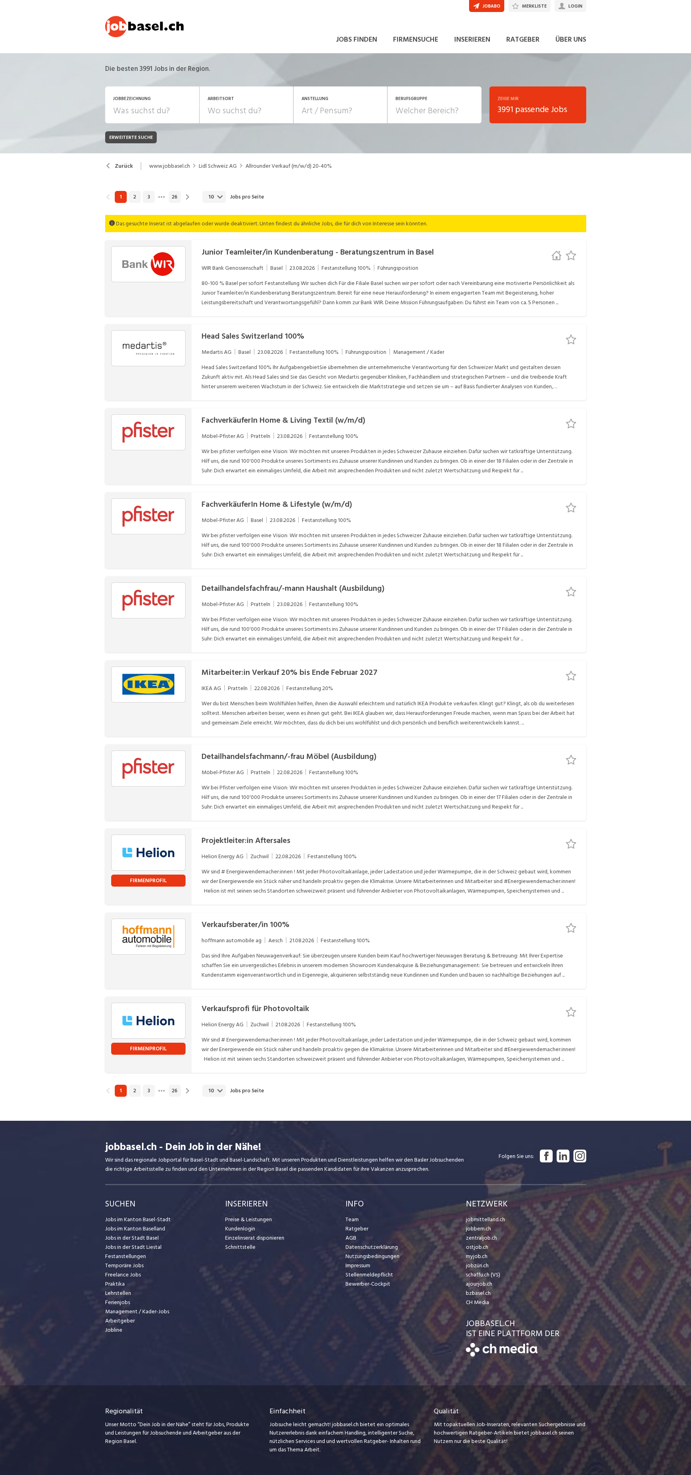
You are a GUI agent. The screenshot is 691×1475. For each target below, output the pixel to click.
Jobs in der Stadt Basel (132, 1237)
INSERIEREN (472, 39)
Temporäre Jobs (124, 1265)
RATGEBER (522, 39)
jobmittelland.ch (485, 1219)
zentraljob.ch (481, 1237)
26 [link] (175, 197)
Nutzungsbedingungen (372, 1256)
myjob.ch (476, 1256)
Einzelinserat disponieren (254, 1237)
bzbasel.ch (478, 1293)
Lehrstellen (118, 1293)
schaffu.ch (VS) (483, 1274)
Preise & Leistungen (248, 1219)
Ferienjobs (117, 1302)
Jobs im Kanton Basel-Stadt (138, 1219)
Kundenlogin (240, 1228)
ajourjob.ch (479, 1283)
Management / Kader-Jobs (137, 1311)
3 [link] (149, 197)
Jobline (113, 1330)
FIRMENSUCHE (415, 39)
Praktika (115, 1283)
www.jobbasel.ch (169, 166)
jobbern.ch (478, 1228)
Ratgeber (357, 1228)
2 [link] (134, 197)
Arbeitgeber (120, 1320)
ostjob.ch (477, 1247)
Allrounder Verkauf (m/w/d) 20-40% (289, 166)
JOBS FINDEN (356, 39)
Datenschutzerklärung (372, 1247)
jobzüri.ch (477, 1265)
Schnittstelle (240, 1247)
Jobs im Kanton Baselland (135, 1228)
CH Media (477, 1302)
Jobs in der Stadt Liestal (133, 1247)
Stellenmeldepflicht (369, 1274)
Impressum (358, 1265)
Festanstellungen (125, 1256)
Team (352, 1219)
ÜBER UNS (570, 39)
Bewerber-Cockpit (368, 1283)
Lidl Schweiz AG (218, 166)
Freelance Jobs (123, 1274)
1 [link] (121, 197)
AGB (351, 1237)
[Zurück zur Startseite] (501, 1354)
